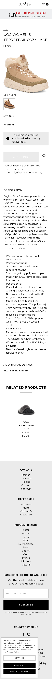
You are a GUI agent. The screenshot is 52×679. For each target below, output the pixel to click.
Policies (26, 481)
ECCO (26, 540)
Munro (26, 557)
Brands (26, 475)
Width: (8, 124)
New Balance (26, 544)
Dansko (26, 537)
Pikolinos (26, 561)
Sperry (26, 551)
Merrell (26, 533)
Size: (8, 116)
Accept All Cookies (19, 672)
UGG (26, 530)
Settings (19, 658)
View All (26, 564)
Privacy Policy (12, 652)
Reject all (19, 665)
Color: (10, 95)
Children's (26, 511)
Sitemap (26, 488)
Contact (26, 485)
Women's (26, 504)
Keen (26, 554)
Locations (26, 478)
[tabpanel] (26, 420)
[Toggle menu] (4, 4)
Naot (26, 547)
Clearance (26, 514)
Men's (26, 507)
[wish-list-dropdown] (44, 156)
